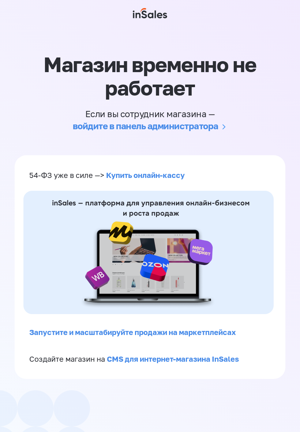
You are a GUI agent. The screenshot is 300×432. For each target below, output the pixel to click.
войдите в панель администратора (145, 125)
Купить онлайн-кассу (145, 175)
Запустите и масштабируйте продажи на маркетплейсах (132, 332)
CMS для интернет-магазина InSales (173, 358)
